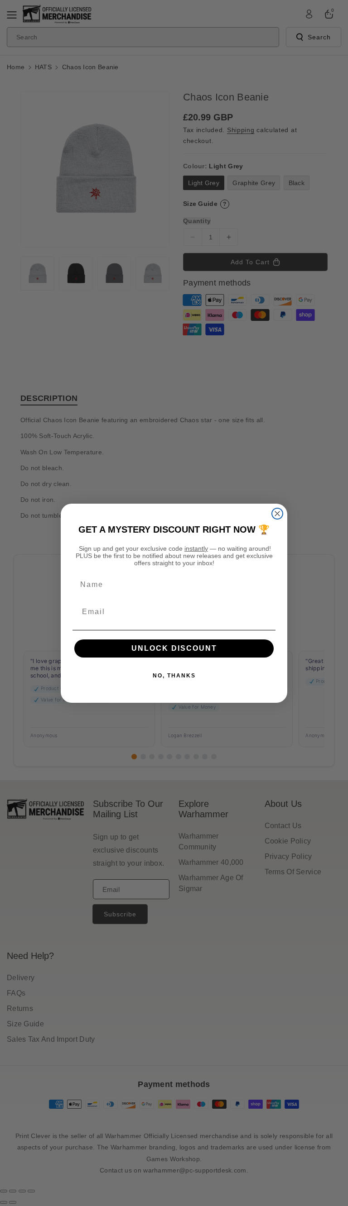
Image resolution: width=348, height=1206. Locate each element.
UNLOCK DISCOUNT (174, 648)
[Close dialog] (277, 513)
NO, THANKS (174, 675)
